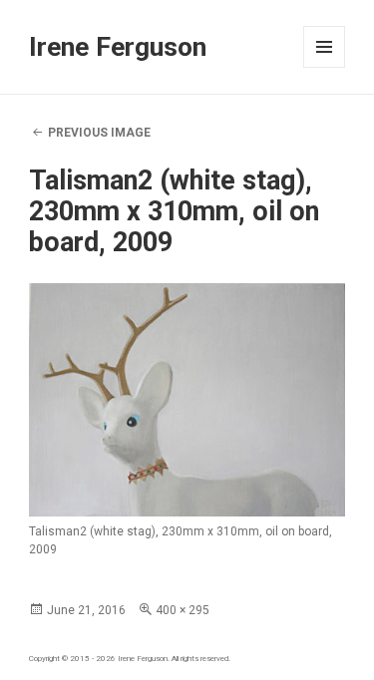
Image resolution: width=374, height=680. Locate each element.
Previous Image (99, 133)
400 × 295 (182, 610)
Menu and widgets (324, 67)
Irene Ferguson (117, 47)
